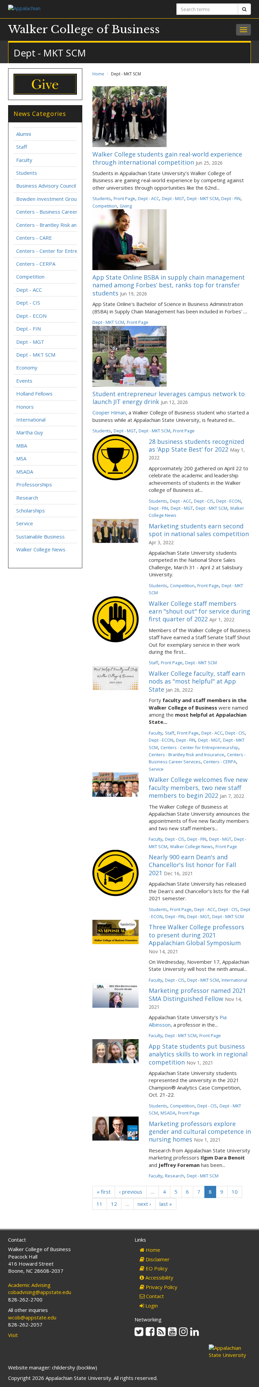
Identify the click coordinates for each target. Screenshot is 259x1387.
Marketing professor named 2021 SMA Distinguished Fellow (197, 994)
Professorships (34, 484)
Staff (153, 663)
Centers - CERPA (219, 762)
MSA (21, 458)
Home (98, 74)
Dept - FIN (230, 198)
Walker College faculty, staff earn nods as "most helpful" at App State (197, 681)
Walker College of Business (84, 29)
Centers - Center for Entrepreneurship (199, 747)
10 (235, 1191)
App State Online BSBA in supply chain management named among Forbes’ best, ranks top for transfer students (168, 285)
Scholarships (30, 510)
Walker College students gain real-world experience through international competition (167, 158)
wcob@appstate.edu (32, 1317)
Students (101, 198)
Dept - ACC (148, 198)
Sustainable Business (40, 536)
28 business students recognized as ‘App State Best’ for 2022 (196, 445)
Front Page (124, 198)
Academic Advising (29, 1285)
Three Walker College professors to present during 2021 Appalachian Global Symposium (196, 935)
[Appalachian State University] (66, 9)
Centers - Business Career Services (57, 211)
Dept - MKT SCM (203, 198)
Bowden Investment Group (48, 198)
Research (174, 1176)
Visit (13, 1335)
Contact (154, 1296)
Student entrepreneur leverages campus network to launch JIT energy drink (168, 398)
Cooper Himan (109, 412)
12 (114, 1203)
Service (156, 769)
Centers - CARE (34, 237)
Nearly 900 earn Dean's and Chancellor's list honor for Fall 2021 (192, 865)
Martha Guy (29, 432)
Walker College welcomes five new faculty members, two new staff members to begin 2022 (198, 787)
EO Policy (156, 1268)
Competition (104, 206)
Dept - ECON (228, 501)
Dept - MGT (173, 198)
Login (151, 1305)
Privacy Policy (160, 1287)
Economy (26, 367)
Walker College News (191, 846)
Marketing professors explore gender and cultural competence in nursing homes (200, 1132)
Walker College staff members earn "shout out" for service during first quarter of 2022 (199, 611)
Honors (25, 406)
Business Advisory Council (46, 185)
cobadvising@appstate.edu (39, 1292)
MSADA (168, 1113)
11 (99, 1203)
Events (24, 380)
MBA (21, 445)
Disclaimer (157, 1259)
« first (104, 1191)
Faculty (155, 733)
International (234, 980)
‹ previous (130, 1191)
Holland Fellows (34, 393)
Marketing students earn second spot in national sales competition (199, 530)
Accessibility (158, 1277)
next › (144, 1203)
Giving (126, 206)
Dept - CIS (203, 501)
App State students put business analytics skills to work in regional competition (198, 1054)
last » (166, 1203)
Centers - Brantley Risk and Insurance (186, 754)
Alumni (23, 133)
